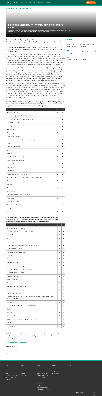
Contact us (8, 379)
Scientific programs (11, 377)
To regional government (42, 375)
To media (39, 381)
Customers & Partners (11, 375)
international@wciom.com (77, 394)
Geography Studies (56, 371)
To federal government (42, 373)
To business (39, 371)
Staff (7, 373)
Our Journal (70, 369)
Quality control (55, 373)
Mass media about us (26, 371)
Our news (23, 375)
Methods (32, 2)
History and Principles (11, 369)
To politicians (40, 383)
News (16, 2)
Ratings (23, 373)
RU (83, 2)
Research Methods (56, 369)
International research (42, 387)
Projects (8, 371)
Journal (40, 2)
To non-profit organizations (43, 389)
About (48, 2)
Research (23, 2)
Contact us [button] (91, 2)
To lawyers (39, 385)
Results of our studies (26, 369)
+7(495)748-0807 (80, 392)
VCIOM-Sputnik (40, 369)
